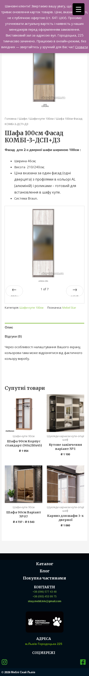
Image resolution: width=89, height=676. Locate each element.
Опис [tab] (9, 327)
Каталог (44, 563)
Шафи (23, 119)
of (45, 289)
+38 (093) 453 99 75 (45, 596)
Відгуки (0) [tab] (13, 336)
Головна (10, 119)
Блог (44, 570)
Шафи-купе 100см (41, 119)
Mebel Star (69, 307)
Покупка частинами (44, 578)
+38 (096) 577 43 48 (45, 591)
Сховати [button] (81, 47)
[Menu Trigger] (78, 9)
